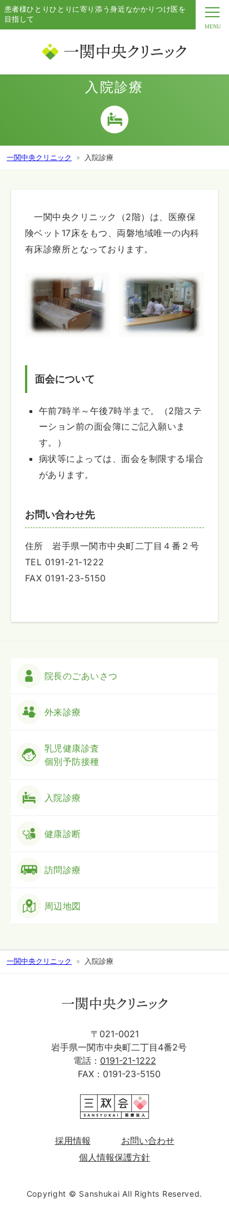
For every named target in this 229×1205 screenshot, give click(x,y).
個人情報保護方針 (114, 1157)
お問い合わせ (148, 1140)
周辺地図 (62, 906)
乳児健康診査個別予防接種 (71, 755)
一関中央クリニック (39, 157)
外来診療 (62, 712)
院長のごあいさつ (81, 675)
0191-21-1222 (128, 1060)
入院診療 (62, 797)
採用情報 (73, 1140)
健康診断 (62, 833)
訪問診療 (62, 869)
